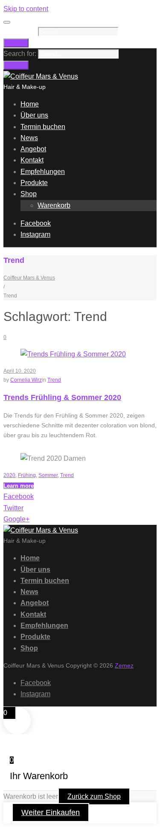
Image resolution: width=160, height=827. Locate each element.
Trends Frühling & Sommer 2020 (62, 397)
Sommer (48, 475)
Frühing (27, 475)
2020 (9, 475)
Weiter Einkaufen (50, 812)
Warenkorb (54, 205)
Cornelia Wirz (26, 380)
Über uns (34, 115)
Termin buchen (42, 126)
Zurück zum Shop (94, 796)
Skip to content (25, 8)
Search (16, 43)
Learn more (18, 486)
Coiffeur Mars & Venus (29, 278)
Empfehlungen (42, 171)
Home (29, 104)
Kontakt (32, 160)
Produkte (34, 182)
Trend (54, 380)
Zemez (124, 665)
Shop (28, 193)
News (29, 137)
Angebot (33, 149)
